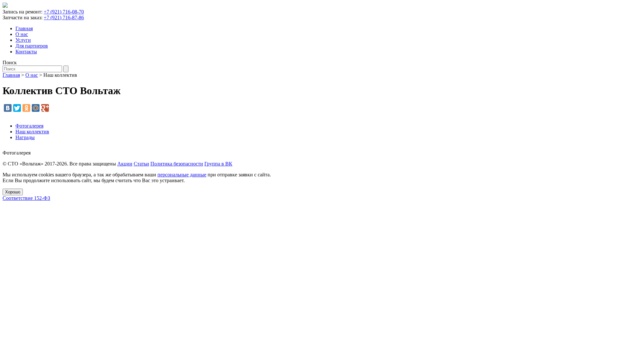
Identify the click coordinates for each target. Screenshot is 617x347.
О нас (21, 34)
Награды (25, 137)
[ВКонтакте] (8, 108)
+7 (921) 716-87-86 (64, 17)
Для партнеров (31, 46)
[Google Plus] (45, 108)
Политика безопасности (176, 163)
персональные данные (181, 174)
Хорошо (12, 192)
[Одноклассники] (26, 108)
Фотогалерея (29, 126)
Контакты (26, 51)
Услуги (23, 40)
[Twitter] (17, 108)
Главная (24, 28)
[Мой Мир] (36, 108)
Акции (124, 163)
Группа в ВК (218, 163)
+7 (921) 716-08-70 (64, 11)
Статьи (141, 163)
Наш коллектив (32, 131)
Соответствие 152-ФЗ (26, 198)
